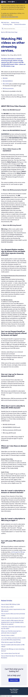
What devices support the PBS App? (11, 642)
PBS (3, 2)
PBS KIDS (5, 78)
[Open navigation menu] (26, 2)
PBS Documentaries (8, 88)
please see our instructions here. (9, 16)
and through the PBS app (18, 552)
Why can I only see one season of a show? (12, 618)
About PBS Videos (14, 689)
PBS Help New (5, 22)
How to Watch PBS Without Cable (10, 604)
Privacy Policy (14, 691)
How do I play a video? (7, 607)
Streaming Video (7, 24)
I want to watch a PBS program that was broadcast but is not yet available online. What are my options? (12, 622)
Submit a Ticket (14, 680)
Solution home (15, 22)
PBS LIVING (6, 84)
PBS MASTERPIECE (8, 81)
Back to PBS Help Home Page (9, 32)
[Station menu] (16, 2)
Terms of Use (14, 692)
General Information (20, 24)
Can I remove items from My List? (10, 653)
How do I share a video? (7, 635)
